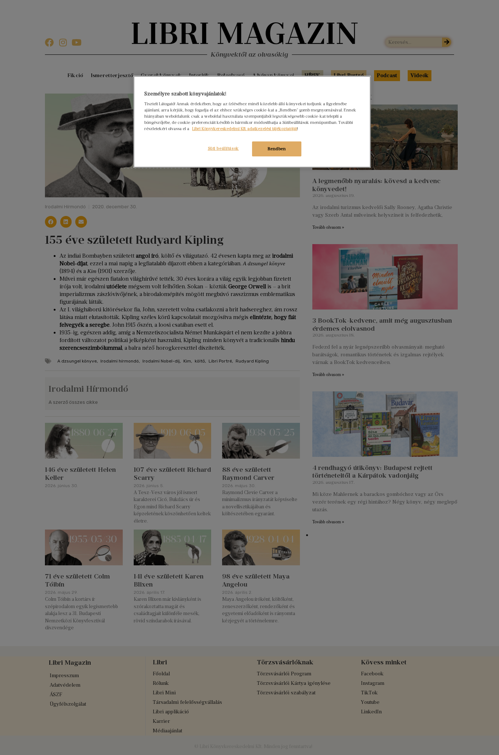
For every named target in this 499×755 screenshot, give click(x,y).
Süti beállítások (223, 148)
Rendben (277, 148)
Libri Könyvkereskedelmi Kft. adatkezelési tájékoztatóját (244, 128)
